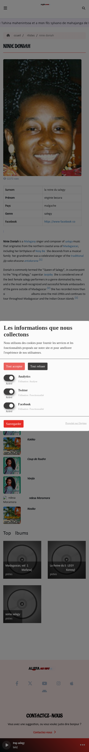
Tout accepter (14, 366)
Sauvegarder (13, 423)
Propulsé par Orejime (76, 423)
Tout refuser (37, 366)
